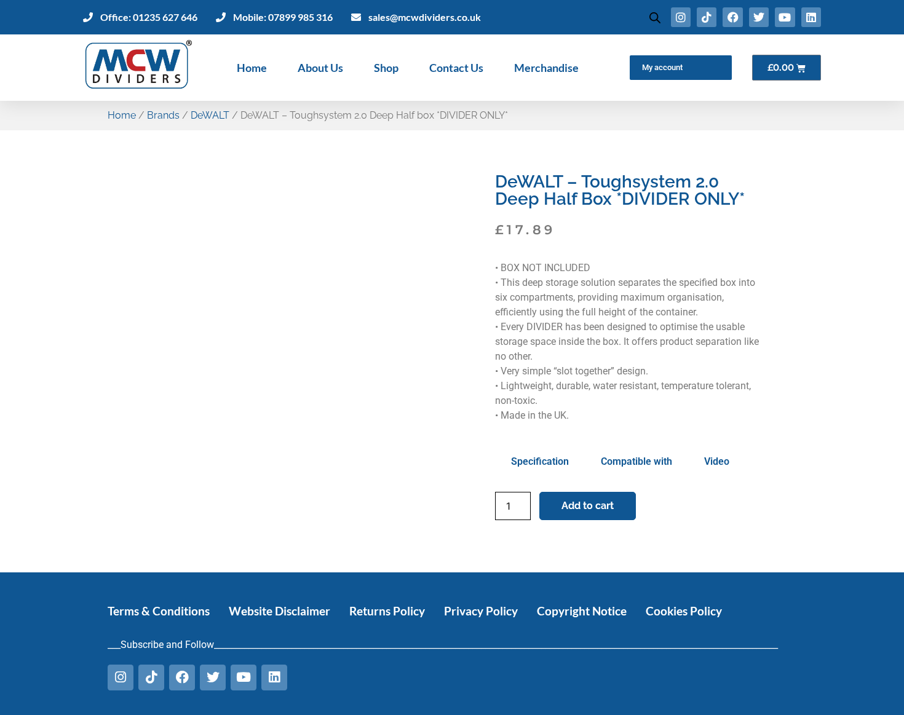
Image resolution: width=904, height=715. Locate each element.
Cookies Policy (684, 611)
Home (252, 67)
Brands (163, 115)
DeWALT (210, 115)
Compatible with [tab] (636, 461)
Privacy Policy (481, 611)
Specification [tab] (540, 461)
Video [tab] (716, 461)
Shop (386, 67)
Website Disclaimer (279, 611)
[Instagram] (681, 17)
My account (662, 67)
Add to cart (587, 506)
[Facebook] (732, 17)
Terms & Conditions (159, 611)
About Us (320, 67)
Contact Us (456, 67)
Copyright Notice (582, 611)
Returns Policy (387, 611)
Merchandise (546, 67)
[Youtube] (785, 17)
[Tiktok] (706, 17)
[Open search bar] (655, 17)
